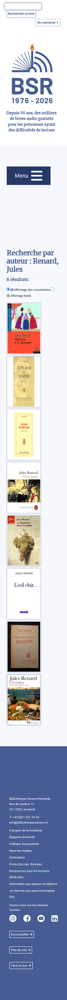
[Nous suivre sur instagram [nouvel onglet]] (12, 918)
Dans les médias (20, 851)
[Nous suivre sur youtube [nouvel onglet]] (41, 918)
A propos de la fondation (25, 830)
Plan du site (19, 950)
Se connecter (46, 22)
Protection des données (25, 864)
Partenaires (17, 857)
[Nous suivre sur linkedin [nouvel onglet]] (54, 918)
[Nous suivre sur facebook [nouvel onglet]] (27, 918)
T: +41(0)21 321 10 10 (24, 817)
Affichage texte (20, 296)
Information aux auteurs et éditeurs (33, 884)
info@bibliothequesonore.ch (28, 822)
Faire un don (19, 965)
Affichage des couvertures (31, 290)
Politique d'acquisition (24, 844)
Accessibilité (20, 934)
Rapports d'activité (22, 837)
